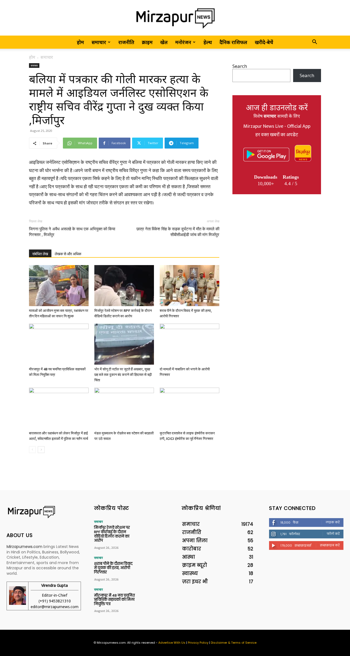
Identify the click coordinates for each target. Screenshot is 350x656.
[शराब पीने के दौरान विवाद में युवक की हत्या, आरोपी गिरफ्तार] (189, 285)
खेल (164, 42)
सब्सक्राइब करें (330, 545)
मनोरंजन (183, 42)
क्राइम (147, 42)
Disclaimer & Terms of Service (233, 642)
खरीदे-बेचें (264, 42)
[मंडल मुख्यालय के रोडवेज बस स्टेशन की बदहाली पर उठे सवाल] (124, 408)
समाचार (99, 42)
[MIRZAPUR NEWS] (44, 512)
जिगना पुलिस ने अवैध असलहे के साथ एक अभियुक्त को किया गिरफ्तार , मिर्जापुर (72, 232)
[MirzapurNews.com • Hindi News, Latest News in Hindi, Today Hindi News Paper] (175, 18)
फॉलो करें (333, 534)
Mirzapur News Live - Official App (276, 126)
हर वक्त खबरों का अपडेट (276, 135)
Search (239, 66)
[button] (314, 42)
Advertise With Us (171, 642)
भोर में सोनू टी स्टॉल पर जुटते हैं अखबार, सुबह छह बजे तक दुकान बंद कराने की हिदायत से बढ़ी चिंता (123, 374)
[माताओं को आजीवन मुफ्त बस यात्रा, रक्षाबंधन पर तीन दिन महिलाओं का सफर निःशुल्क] (59, 285)
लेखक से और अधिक (68, 254)
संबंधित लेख (40, 254)
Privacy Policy (198, 642)
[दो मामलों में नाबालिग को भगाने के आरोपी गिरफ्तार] (189, 344)
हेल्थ (207, 42)
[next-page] (41, 449)
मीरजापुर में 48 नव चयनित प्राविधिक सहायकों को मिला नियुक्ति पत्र (114, 599)
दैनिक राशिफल (233, 42)
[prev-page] (32, 449)
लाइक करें (333, 522)
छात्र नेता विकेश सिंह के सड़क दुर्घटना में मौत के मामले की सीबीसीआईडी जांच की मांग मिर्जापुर (177, 232)
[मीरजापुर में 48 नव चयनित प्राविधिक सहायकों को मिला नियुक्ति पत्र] (59, 344)
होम (80, 42)
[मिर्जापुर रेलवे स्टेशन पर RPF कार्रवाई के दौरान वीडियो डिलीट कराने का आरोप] (124, 285)
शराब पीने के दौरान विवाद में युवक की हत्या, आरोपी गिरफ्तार (113, 568)
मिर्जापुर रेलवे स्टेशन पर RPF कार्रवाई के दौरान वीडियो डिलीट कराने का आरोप (112, 534)
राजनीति (126, 42)
